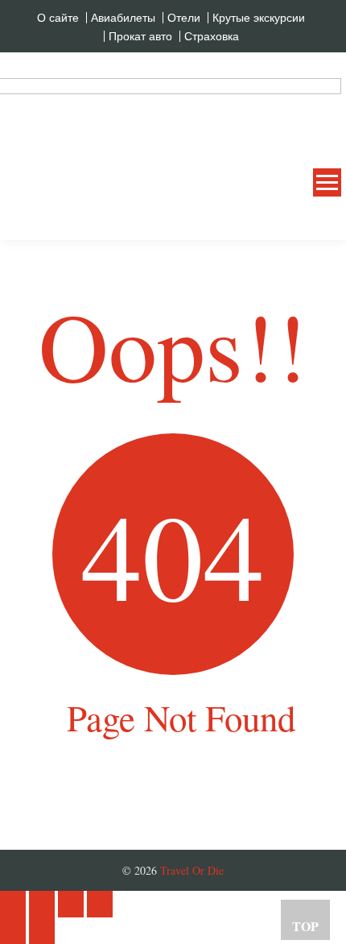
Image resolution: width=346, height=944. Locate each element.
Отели (183, 17)
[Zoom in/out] (100, 904)
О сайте (58, 17)
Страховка (211, 36)
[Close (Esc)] (13, 904)
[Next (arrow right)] (42, 930)
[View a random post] (316, 220)
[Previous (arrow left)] (13, 930)
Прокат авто (140, 36)
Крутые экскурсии (258, 17)
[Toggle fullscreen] (71, 904)
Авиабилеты (123, 17)
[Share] (42, 904)
